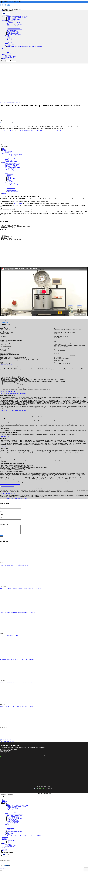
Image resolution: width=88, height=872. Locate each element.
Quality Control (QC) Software (13, 22)
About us (4, 11)
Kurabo (6, 43)
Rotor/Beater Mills (17, 102)
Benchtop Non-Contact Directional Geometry (16, 17)
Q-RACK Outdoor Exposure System (14, 29)
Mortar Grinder (10, 181)
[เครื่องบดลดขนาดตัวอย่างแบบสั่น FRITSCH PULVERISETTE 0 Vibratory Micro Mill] (9, 655)
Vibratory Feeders (11, 188)
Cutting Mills (9, 176)
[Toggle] (0, 322)
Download (4, 49)
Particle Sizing (10, 39)
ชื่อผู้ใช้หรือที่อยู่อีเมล (4, 860)
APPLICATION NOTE (9, 57)
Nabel (6, 40)
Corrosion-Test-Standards (12, 33)
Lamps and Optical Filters (12, 30)
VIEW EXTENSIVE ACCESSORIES (7, 391)
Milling (8, 36)
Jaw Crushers (10, 179)
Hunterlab (4, 153)
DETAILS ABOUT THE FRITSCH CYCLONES (10, 484)
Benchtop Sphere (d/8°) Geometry (14, 19)
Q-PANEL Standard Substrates (13, 28)
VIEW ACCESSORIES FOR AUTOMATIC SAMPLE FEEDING (13, 498)
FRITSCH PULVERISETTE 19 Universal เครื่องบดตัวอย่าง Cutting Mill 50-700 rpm (17, 682)
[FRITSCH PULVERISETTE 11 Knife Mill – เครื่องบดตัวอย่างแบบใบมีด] (9, 560)
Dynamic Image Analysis (12, 191)
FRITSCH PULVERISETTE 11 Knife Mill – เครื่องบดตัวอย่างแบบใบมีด (14, 565)
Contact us (4, 58)
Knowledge (5, 48)
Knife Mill (9, 177)
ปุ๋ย (43, 130)
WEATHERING (8, 55)
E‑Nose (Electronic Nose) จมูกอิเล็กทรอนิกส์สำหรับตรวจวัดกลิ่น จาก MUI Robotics (24, 46)
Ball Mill (9, 175)
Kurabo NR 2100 (10, 44)
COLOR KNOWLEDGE (10, 51)
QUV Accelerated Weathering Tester (15, 24)
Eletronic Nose (8, 152)
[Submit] (2, 799)
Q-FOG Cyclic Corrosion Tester (13, 26)
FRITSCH (7, 35)
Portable (9, 21)
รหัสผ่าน (2, 863)
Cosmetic (9, 53)
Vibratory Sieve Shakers (12, 183)
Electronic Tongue (8, 151)
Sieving (8, 37)
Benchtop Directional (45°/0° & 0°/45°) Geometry (17, 16)
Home (3, 10)
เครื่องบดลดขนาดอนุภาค (80, 130)
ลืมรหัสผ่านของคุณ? (4, 868)
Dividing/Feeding (10, 38)
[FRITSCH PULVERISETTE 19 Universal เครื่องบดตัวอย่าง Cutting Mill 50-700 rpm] (9, 678)
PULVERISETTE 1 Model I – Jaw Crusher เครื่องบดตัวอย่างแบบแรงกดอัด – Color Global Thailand (20, 588)
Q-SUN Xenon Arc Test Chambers (14, 25)
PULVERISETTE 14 (26, 130)
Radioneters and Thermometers (14, 34)
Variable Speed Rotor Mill (36, 130)
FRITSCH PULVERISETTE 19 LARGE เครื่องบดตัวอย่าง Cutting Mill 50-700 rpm (17, 706)
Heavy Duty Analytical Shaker (13, 184)
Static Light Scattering (11, 190)
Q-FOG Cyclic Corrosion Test (11, 165)
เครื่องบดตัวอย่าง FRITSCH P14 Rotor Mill (9, 635)
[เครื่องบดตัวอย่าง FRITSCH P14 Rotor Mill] (5, 114)
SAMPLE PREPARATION (10, 56)
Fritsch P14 (19, 130)
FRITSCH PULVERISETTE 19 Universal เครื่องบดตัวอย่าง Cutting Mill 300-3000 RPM (18, 612)
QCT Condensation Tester (12, 31)
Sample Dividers (10, 187)
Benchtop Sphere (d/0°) (12, 18)
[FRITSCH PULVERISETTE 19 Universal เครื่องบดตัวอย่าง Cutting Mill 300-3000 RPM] (9, 607)
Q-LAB (6, 23)
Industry (4, 802)
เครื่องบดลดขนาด (70, 130)
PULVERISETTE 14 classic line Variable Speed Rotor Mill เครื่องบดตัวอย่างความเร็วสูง (18, 730)
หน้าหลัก (2, 102)
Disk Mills (9, 180)
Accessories (5, 47)
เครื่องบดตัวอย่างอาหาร (61, 130)
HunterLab (7, 15)
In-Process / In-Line (11, 20)
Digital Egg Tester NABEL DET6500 (15, 42)
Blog (3, 54)
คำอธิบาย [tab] (4, 193)
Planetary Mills (10, 174)
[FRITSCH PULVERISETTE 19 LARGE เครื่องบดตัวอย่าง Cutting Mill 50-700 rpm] (9, 702)
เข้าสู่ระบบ (7, 865)
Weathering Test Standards (13, 32)
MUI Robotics (8, 45)
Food (8, 52)
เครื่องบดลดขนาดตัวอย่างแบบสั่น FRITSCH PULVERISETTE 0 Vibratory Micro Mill (17, 659)
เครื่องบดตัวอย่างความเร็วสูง (50, 130)
